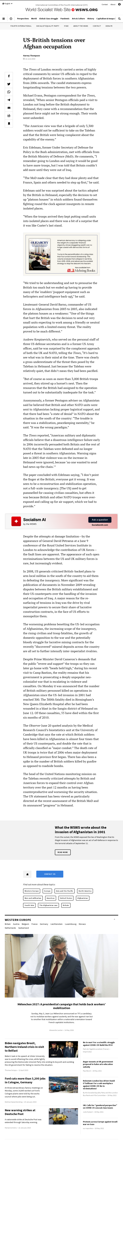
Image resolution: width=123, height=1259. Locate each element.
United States (66, 898)
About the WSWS (80, 26)
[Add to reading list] (9, 123)
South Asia (29, 905)
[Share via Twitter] (9, 84)
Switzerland (23, 928)
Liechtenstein (57, 924)
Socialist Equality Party (47, 26)
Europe (47, 891)
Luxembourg (70, 924)
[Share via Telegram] (9, 100)
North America (85, 891)
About (113, 4)
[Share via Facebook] (9, 76)
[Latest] (11, 19)
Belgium (25, 924)
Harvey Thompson (31, 55)
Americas (51, 898)
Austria (16, 924)
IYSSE (66, 26)
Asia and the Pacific (64, 891)
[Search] (119, 19)
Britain (66, 905)
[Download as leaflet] (9, 116)
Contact (105, 4)
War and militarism (33, 898)
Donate (109, 26)
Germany (44, 924)
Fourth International (21, 26)
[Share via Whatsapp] (9, 92)
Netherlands (10, 928)
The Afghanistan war (48, 905)
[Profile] (119, 5)
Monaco (82, 924)
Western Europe (32, 891)
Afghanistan (82, 898)
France (35, 924)
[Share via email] (9, 108)
